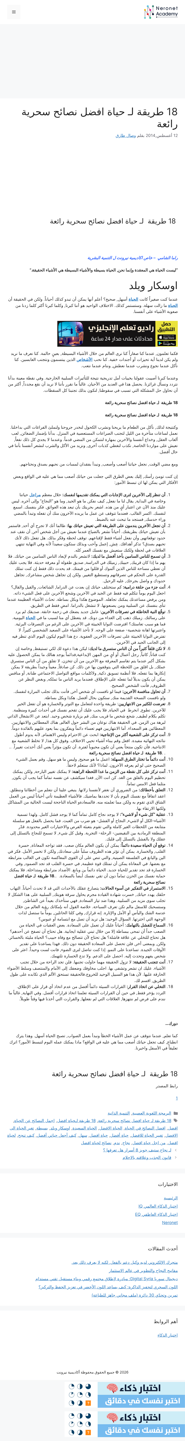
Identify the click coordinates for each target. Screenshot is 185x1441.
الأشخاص (84, 359)
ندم (117, 1142)
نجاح (126, 1142)
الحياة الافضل (110, 1128)
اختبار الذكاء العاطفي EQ (156, 1214)
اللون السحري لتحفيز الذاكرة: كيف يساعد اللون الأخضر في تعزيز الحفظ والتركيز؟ (108, 1287)
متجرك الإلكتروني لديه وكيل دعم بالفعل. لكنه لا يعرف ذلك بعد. (125, 1262)
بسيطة (42, 1128)
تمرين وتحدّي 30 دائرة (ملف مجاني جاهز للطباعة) (135, 1295)
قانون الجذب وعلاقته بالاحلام (147, 1157)
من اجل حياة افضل (148, 1142)
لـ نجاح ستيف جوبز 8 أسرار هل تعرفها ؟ (137, 1150)
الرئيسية (171, 1198)
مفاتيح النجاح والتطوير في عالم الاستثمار (143, 1270)
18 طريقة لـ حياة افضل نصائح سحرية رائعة (134, 1120)
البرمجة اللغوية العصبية (151, 1113)
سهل (83, 1135)
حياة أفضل (119, 1135)
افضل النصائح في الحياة (145, 1128)
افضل (173, 1128)
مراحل (35, 494)
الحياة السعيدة (85, 1128)
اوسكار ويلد (60, 1128)
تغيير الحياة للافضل (147, 1135)
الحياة (133, 299)
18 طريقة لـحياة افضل (76, 1120)
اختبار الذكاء (168, 1335)
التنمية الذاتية (119, 1113)
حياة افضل (99, 1135)
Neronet (170, 1222)
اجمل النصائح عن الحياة (34, 1120)
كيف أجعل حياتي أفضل (56, 1135)
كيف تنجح (26, 1135)
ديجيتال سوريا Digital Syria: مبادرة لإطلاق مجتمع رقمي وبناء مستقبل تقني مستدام (106, 1278)
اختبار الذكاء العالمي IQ (158, 1206)
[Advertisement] (92, 62)
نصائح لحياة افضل (96, 1142)
